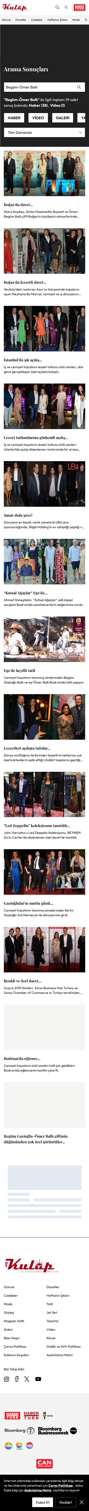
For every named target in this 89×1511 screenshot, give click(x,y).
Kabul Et (43, 1502)
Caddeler (37, 19)
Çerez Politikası (60, 1485)
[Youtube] (38, 1379)
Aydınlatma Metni (38, 1490)
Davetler (20, 19)
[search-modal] (57, 7)
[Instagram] (6, 1379)
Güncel (6, 19)
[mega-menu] (65, 7)
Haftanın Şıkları (57, 19)
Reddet (66, 1502)
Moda (76, 19)
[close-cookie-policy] (81, 1502)
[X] (27, 1379)
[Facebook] (16, 1379)
